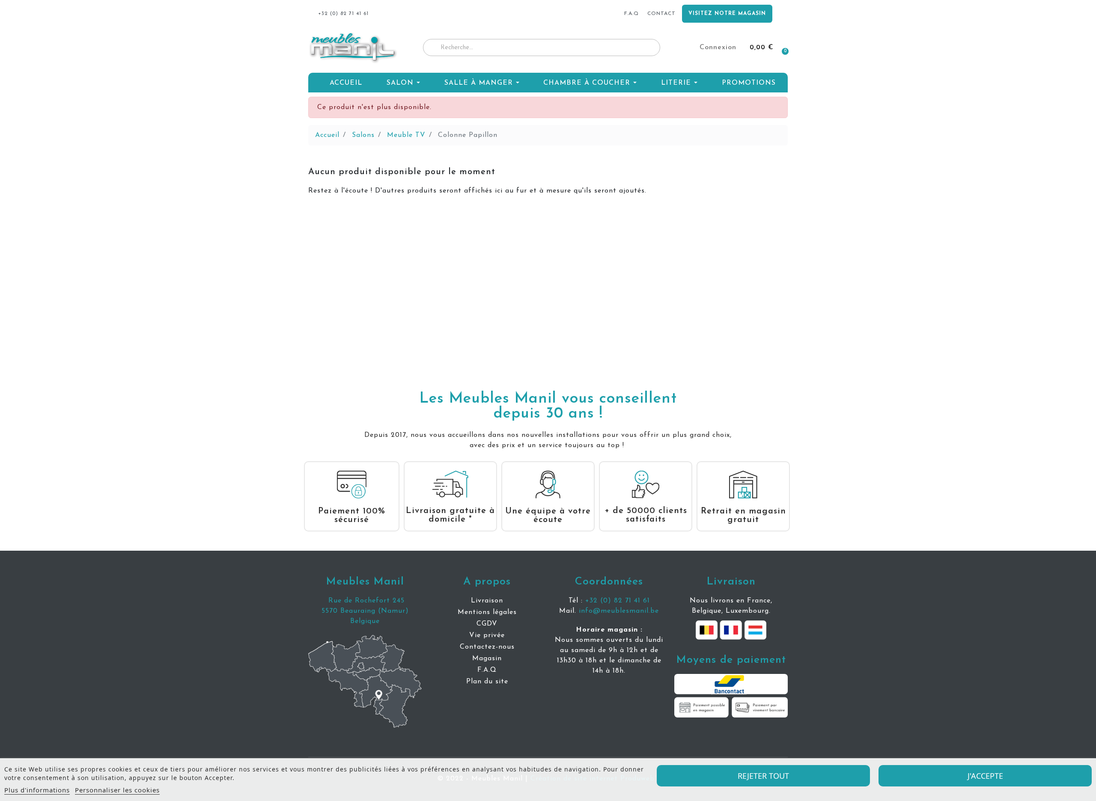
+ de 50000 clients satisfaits (646, 515)
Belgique (365, 621)
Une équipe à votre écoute (548, 515)
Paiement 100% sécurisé (351, 515)
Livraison (731, 581)
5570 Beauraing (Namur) (365, 611)
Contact (661, 13)
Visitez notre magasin (727, 13)
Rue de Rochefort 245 (365, 600)
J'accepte (985, 776)
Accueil (327, 135)
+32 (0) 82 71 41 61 (617, 600)
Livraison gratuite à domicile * (450, 515)
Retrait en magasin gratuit (743, 515)
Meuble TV (406, 135)
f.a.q (631, 13)
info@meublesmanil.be (619, 611)
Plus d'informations (37, 790)
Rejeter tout (763, 776)
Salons (363, 135)
